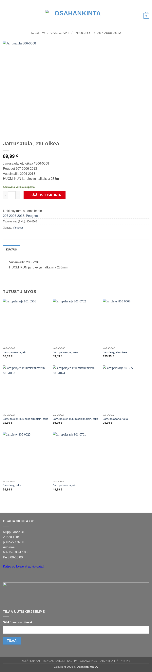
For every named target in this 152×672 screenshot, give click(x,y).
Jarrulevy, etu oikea (115, 352)
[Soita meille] (13, 576)
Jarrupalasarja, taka (65, 352)
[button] (5, 16)
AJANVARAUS (88, 661)
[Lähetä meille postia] (6, 576)
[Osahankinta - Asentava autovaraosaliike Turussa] (76, 16)
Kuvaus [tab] (11, 249)
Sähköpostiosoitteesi (17, 622)
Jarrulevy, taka (12, 485)
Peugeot (83, 33)
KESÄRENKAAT (31, 661)
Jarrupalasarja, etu (15, 352)
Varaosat (59, 33)
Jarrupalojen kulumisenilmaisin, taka (25, 418)
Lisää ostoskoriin (45, 195)
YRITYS (125, 661)
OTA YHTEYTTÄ (109, 661)
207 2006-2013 (109, 33)
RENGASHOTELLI (54, 661)
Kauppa (38, 33)
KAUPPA (72, 661)
